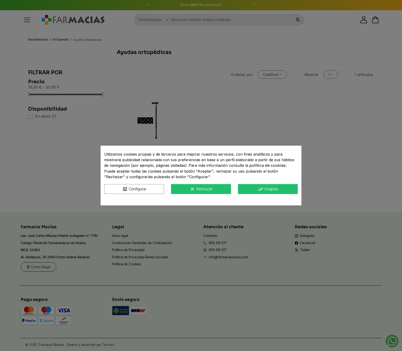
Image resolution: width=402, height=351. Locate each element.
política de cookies (267, 165)
